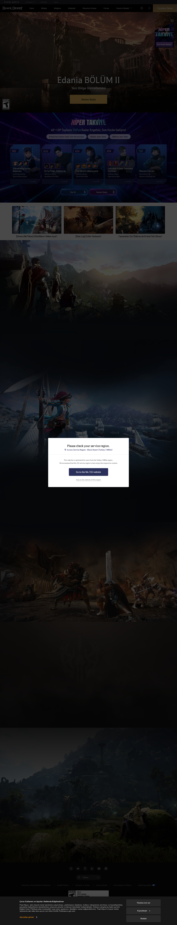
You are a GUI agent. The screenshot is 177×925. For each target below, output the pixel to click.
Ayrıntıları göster (27, 917)
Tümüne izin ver (143, 903)
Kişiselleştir (142, 911)
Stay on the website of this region (88, 480)
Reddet (144, 919)
